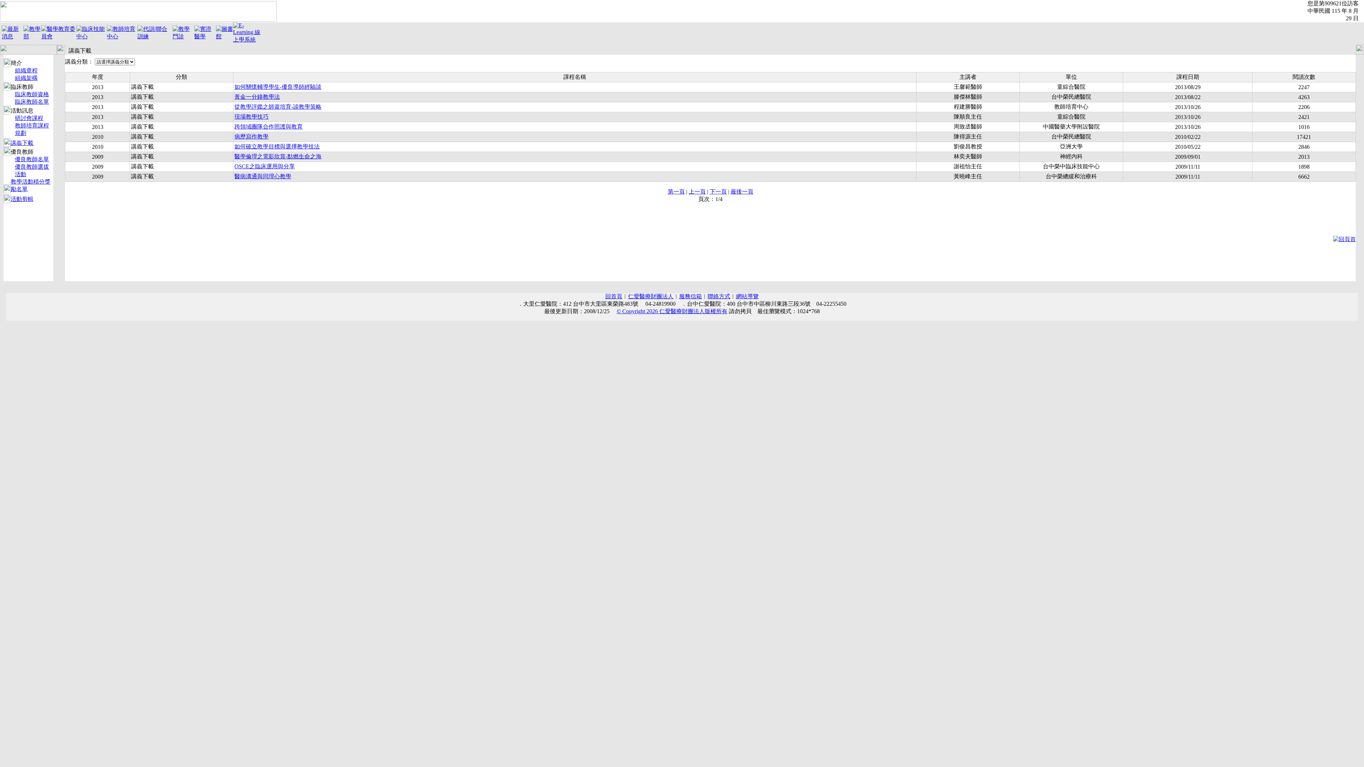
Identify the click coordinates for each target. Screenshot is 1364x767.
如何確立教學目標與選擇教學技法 (277, 146)
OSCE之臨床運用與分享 (264, 166)
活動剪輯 (22, 199)
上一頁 (697, 192)
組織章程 (26, 70)
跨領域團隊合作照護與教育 (268, 127)
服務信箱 (690, 296)
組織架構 (26, 78)
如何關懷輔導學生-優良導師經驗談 (277, 87)
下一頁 (718, 192)
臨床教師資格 (32, 94)
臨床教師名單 (32, 102)
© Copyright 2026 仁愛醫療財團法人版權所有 (672, 311)
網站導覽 (747, 296)
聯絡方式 (719, 296)
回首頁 (613, 296)
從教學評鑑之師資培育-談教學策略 (277, 107)
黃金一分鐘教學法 (257, 97)
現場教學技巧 (251, 117)
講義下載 (22, 143)
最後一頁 (742, 192)
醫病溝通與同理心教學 (262, 176)
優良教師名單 (32, 159)
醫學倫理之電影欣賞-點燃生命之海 (277, 156)
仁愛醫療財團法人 (650, 296)
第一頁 (676, 192)
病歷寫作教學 (251, 137)
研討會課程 (29, 118)
